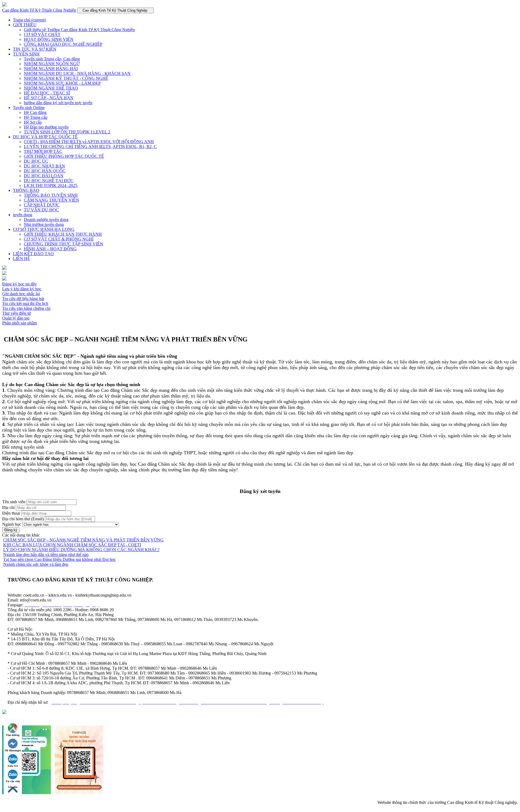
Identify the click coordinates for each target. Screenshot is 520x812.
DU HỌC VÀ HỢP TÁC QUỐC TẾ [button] (45, 136)
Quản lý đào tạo (16, 318)
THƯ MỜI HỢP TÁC (43, 151)
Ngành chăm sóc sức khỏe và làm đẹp (35, 564)
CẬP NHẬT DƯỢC (42, 205)
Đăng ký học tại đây (19, 284)
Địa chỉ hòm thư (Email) (23, 519)
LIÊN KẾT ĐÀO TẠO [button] (33, 253)
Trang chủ (29, 20)
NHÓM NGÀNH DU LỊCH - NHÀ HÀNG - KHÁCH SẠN (77, 73)
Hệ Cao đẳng (35, 112)
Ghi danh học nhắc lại (21, 293)
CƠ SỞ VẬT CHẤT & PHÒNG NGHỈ (58, 239)
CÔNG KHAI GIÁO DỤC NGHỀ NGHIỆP (63, 44)
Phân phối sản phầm (19, 323)
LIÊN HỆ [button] (21, 258)
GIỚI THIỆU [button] (25, 24)
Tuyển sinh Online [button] (29, 107)
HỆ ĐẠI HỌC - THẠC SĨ (47, 93)
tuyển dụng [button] (22, 214)
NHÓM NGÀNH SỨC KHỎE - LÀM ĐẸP (62, 83)
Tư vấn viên (13, 781)
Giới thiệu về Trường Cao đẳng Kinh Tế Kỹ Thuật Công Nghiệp (79, 29)
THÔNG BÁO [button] (26, 190)
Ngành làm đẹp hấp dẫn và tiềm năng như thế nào (46, 554)
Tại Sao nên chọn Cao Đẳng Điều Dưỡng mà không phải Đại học (59, 559)
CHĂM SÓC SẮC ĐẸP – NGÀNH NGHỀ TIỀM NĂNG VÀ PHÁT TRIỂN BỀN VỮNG (83, 540)
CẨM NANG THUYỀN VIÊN (51, 200)
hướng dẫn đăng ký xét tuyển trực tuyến (58, 102)
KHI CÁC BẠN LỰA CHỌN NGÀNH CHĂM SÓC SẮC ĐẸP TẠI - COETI (72, 545)
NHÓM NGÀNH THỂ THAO (51, 88)
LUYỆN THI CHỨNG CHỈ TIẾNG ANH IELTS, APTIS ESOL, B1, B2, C (90, 146)
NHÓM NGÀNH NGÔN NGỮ (52, 63)
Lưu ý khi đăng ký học (21, 289)
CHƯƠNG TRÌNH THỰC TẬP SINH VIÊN (63, 244)
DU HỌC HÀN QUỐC (45, 171)
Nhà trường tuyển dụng (44, 224)
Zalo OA (13, 765)
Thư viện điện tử (16, 313)
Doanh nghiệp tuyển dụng (46, 219)
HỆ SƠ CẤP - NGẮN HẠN (48, 98)
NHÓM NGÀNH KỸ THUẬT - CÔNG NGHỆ (66, 78)
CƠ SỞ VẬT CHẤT (42, 34)
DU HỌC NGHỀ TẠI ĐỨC (48, 180)
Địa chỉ (8, 507)
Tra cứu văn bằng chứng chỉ (26, 308)
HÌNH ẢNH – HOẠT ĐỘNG (50, 248)
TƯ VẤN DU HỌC (41, 210)
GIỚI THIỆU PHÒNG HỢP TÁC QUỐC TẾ (64, 156)
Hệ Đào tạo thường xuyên (46, 127)
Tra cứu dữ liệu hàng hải (23, 298)
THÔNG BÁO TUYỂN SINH (51, 195)
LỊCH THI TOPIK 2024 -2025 (50, 185)
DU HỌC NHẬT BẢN (44, 166)
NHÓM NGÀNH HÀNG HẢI (51, 68)
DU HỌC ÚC (36, 161)
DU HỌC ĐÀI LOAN (43, 175)
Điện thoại (11, 513)
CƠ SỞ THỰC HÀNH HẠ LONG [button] (43, 229)
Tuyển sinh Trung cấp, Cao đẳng (52, 59)
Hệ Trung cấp (35, 117)
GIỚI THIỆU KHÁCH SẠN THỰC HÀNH (63, 234)
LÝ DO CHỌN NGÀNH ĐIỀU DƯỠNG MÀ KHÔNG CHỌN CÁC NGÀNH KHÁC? (81, 549)
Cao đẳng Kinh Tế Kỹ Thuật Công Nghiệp (39, 10)
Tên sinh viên (13, 501)
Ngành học (11, 524)
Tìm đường (13, 735)
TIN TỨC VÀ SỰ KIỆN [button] (34, 49)
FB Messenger (13, 750)
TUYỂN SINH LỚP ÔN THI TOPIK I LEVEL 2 (67, 132)
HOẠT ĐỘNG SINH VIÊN (48, 39)
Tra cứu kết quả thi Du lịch (25, 303)
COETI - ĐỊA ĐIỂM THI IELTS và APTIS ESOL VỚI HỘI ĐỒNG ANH (89, 141)
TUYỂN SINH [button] (26, 54)
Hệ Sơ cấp (33, 122)
